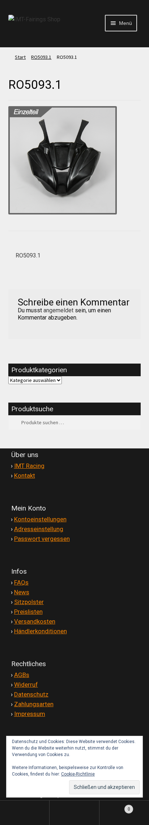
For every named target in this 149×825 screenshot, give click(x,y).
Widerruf (26, 684)
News (21, 592)
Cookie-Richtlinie (78, 774)
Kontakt (24, 475)
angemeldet (58, 310)
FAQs (21, 582)
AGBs (21, 674)
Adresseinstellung (38, 529)
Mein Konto (25, 812)
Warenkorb (114, 806)
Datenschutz (31, 694)
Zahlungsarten (34, 704)
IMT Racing (29, 465)
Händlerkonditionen (40, 631)
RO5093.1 (41, 57)
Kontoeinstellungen (40, 519)
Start (20, 57)
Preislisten (28, 611)
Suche (74, 812)
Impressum (29, 713)
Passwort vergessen (42, 538)
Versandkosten (34, 621)
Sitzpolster (29, 601)
